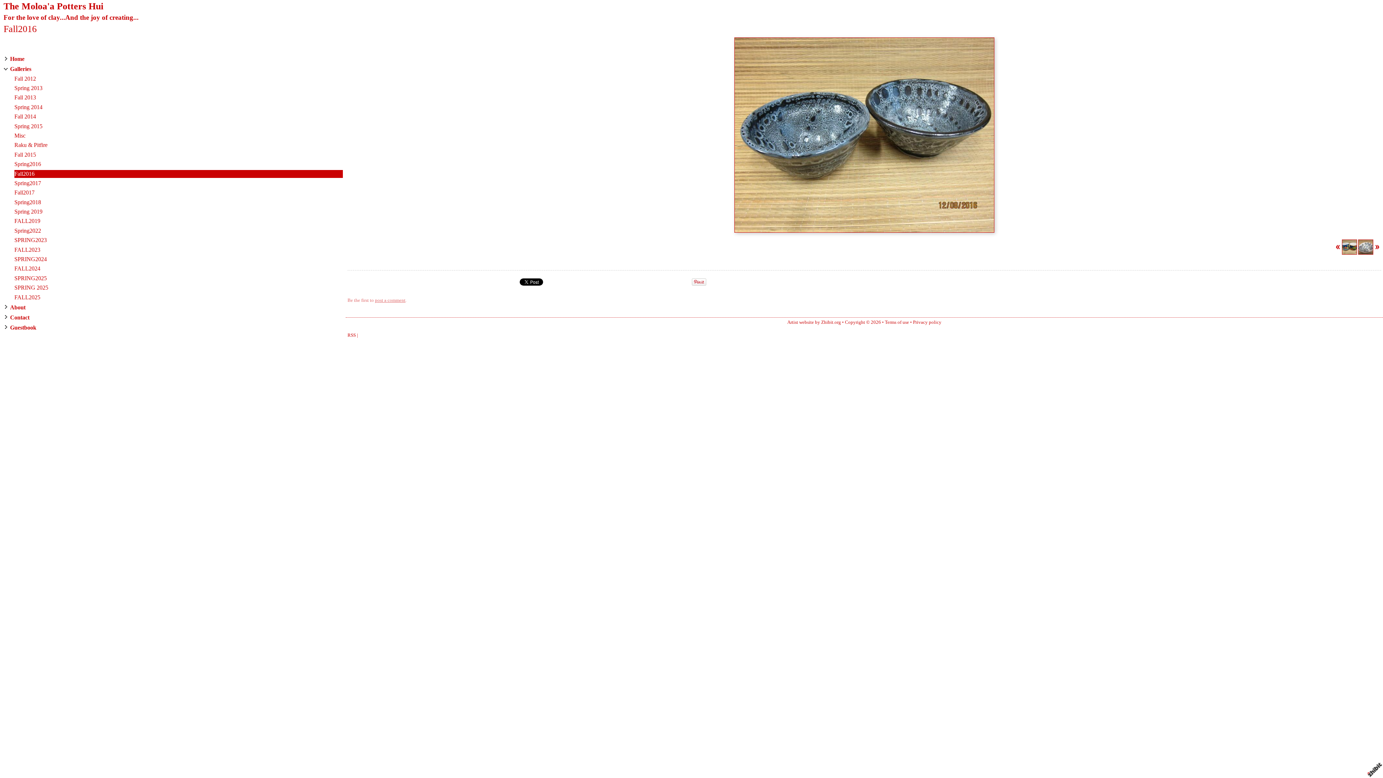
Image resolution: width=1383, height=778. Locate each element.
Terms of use (897, 322)
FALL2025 (27, 297)
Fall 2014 (25, 116)
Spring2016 (27, 164)
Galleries (20, 69)
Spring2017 (27, 183)
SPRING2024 (30, 259)
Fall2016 (24, 174)
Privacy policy (927, 322)
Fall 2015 (25, 155)
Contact (20, 317)
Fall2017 (24, 192)
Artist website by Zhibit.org (814, 322)
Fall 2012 (25, 79)
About (18, 307)
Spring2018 (27, 202)
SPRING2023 (30, 240)
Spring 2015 (28, 126)
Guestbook (23, 328)
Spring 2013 (28, 88)
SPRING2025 (30, 278)
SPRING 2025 (31, 288)
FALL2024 (27, 268)
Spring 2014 (28, 107)
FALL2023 (27, 250)
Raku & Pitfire (31, 145)
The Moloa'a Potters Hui (53, 6)
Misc (20, 136)
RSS (352, 335)
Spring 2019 (28, 212)
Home (17, 59)
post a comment (390, 300)
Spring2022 (27, 231)
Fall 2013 (25, 97)
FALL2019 (27, 221)
